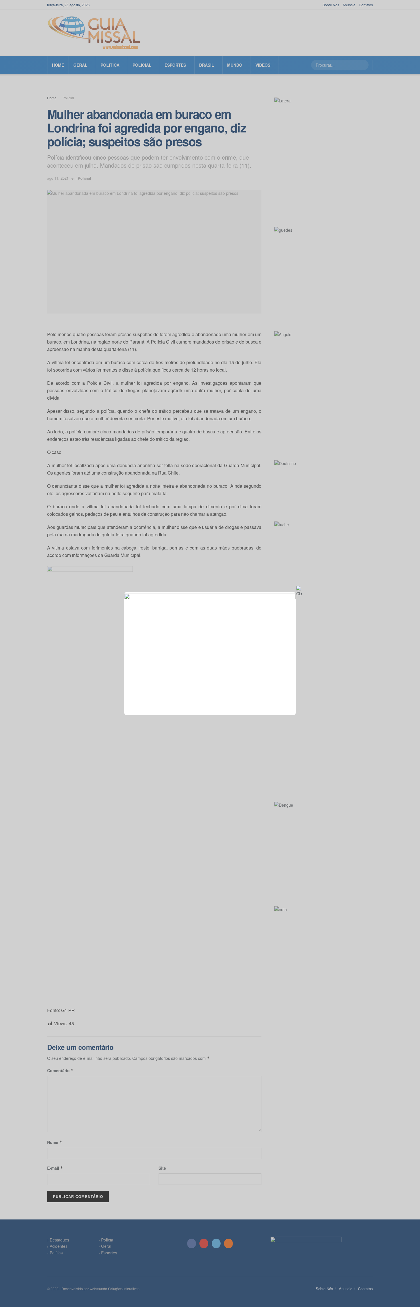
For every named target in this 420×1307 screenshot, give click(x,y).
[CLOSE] (299, 591)
